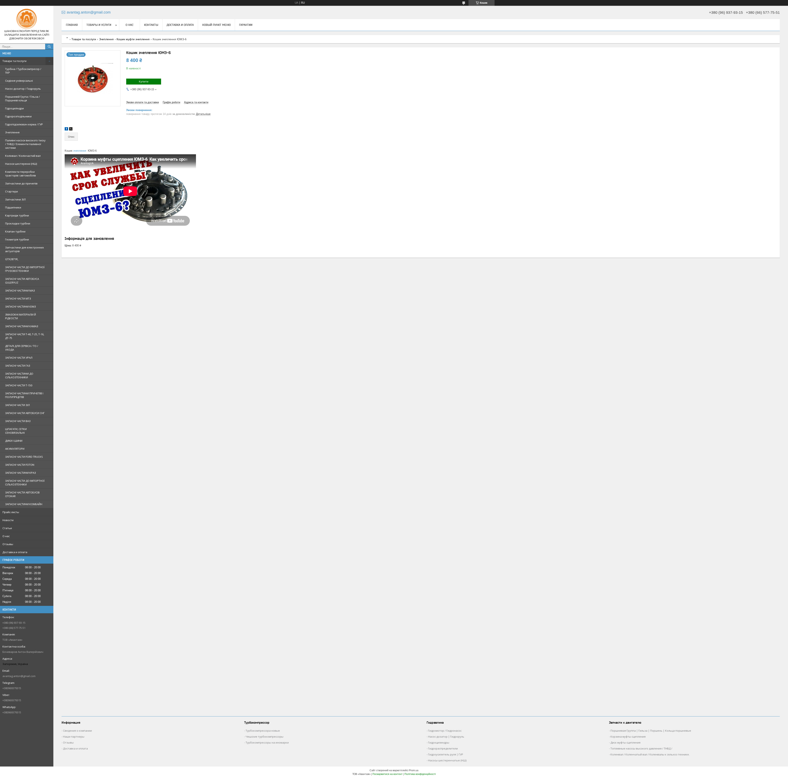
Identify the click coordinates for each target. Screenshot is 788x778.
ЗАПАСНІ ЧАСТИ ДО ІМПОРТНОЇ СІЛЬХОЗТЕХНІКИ (25, 482)
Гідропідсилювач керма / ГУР (24, 124)
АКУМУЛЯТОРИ (14, 449)
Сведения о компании (77, 730)
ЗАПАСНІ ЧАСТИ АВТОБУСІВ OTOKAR (22, 494)
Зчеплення (12, 132)
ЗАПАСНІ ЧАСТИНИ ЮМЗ (20, 306)
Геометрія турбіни (17, 239)
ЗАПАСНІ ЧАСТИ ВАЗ (18, 421)
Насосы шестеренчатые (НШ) (447, 760)
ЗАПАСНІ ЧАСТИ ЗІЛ (17, 405)
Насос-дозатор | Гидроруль (446, 736)
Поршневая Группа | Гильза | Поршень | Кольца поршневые (650, 730)
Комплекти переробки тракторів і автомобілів (20, 173)
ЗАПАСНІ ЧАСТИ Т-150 (18, 385)
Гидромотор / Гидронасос (445, 730)
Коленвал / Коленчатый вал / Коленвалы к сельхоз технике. (650, 754)
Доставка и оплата (14, 552)
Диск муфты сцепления (625, 742)
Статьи (7, 528)
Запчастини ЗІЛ (15, 199)
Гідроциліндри (14, 108)
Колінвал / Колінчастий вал (23, 156)
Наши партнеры (73, 736)
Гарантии (245, 24)
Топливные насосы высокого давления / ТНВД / (641, 748)
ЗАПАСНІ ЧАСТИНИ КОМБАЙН (23, 504)
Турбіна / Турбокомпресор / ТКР (23, 70)
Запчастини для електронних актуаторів (24, 249)
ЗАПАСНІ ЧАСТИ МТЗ (18, 298)
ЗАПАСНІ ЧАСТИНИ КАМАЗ (21, 326)
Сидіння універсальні (19, 80)
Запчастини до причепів (21, 183)
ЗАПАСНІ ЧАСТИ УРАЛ (18, 357)
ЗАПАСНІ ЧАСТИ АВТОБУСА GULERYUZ (22, 280)
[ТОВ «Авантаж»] (26, 19)
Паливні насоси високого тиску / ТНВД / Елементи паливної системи (25, 144)
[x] (70, 129)
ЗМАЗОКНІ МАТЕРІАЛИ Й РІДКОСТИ (20, 316)
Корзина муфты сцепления (628, 736)
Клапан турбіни (15, 231)
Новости (8, 520)
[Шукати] (49, 46)
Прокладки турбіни (17, 223)
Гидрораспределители (443, 748)
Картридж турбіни (17, 215)
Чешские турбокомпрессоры (264, 736)
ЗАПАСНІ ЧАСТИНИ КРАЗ (20, 473)
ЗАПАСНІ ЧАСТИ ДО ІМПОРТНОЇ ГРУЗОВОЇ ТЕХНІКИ (25, 269)
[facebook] (66, 129)
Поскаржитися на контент (387, 774)
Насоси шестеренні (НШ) (21, 164)
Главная (72, 24)
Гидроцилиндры (438, 742)
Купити (143, 81)
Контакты (151, 24)
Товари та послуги (14, 61)
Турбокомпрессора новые (263, 730)
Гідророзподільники (18, 116)
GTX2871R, (11, 259)
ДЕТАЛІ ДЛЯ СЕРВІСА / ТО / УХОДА (21, 347)
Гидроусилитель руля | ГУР (445, 754)
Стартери (11, 191)
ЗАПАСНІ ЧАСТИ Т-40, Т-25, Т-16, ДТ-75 (24, 336)
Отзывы (7, 544)
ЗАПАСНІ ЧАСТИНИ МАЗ (20, 290)
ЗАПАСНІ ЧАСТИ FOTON (19, 465)
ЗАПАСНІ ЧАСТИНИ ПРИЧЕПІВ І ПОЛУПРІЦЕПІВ (24, 395)
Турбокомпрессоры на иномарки (267, 742)
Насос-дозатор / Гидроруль (23, 88)
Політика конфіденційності (420, 774)
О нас (6, 536)
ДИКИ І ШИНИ (13, 441)
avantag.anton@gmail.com (19, 676)
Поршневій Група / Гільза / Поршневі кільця (22, 98)
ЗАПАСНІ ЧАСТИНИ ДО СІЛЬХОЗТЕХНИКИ (19, 375)
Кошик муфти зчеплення (133, 39)
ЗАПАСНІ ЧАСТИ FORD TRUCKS (24, 457)
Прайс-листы (10, 512)
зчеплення (79, 150)
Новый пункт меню (216, 24)
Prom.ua (413, 770)
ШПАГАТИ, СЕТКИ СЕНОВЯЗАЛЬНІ (16, 431)
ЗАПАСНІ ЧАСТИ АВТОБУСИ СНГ (25, 413)
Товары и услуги (98, 24)
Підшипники (13, 207)
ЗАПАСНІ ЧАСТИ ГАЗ (17, 365)
